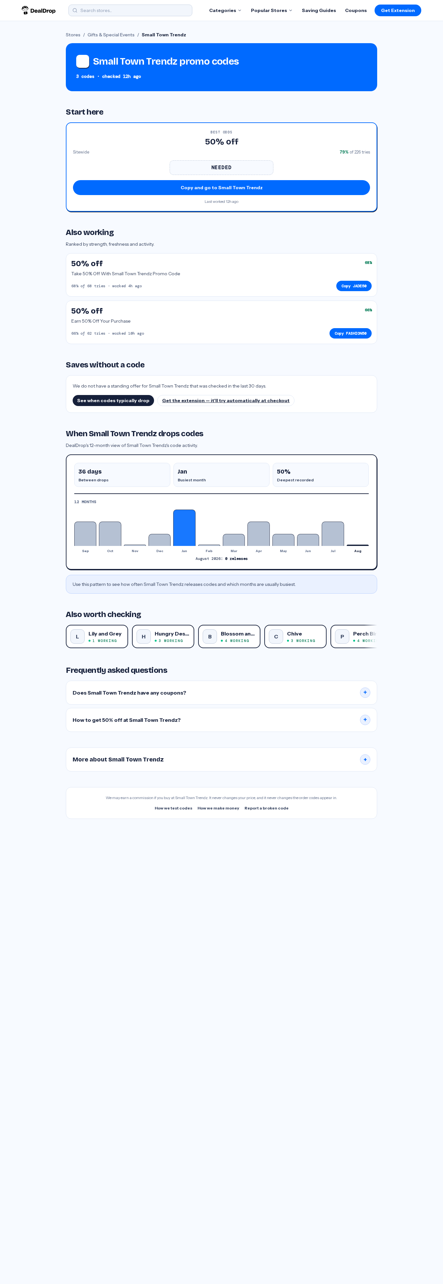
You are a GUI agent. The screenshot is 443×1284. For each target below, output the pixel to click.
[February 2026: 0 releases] (209, 545)
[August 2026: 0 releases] (358, 545)
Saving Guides (319, 10)
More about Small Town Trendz (220, 759)
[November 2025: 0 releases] (135, 545)
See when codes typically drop (113, 400)
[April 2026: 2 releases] (258, 534)
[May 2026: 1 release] (283, 540)
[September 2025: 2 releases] (85, 534)
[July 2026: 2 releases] (333, 534)
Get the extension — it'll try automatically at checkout (226, 400)
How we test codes (173, 808)
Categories (222, 10)
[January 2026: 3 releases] (184, 528)
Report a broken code (267, 808)
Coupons (356, 10)
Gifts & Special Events (111, 35)
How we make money (218, 808)
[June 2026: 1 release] (308, 540)
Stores (73, 35)
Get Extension (398, 10)
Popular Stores (269, 10)
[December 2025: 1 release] (160, 540)
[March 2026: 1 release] (234, 540)
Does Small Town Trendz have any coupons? (220, 693)
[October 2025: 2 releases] (110, 534)
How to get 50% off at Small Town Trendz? (220, 720)
